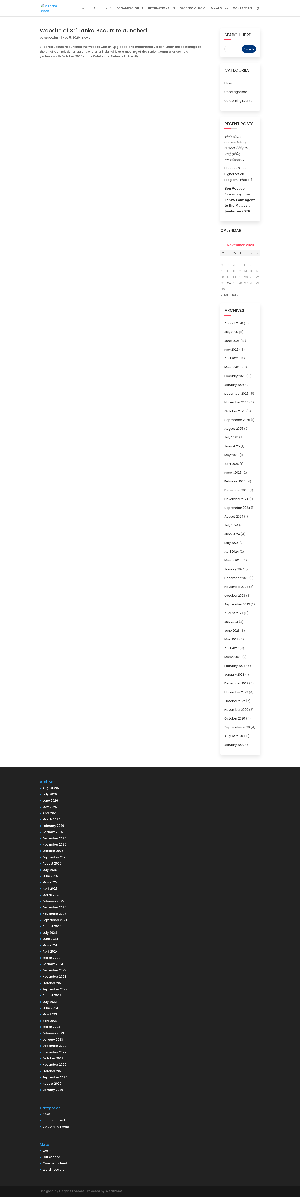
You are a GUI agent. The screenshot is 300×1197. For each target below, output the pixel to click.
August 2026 (233, 323)
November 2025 (236, 402)
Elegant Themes (71, 1191)
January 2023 (234, 674)
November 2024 (236, 499)
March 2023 (232, 657)
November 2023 (236, 587)
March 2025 (233, 472)
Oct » (234, 295)
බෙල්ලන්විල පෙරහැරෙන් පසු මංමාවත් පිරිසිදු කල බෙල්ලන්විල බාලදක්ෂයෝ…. (237, 148)
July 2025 (231, 437)
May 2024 (231, 543)
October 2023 (234, 595)
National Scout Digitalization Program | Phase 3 (238, 174)
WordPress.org (54, 1170)
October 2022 (234, 701)
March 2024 (233, 560)
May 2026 (231, 349)
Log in (47, 1151)
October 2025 (234, 411)
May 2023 (231, 639)
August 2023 (233, 613)
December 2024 (236, 490)
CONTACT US (242, 8)
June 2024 (232, 534)
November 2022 (236, 692)
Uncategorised (235, 92)
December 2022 (236, 683)
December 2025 (236, 393)
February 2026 (234, 376)
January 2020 (234, 745)
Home (80, 8)
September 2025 (237, 420)
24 (229, 283)
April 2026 (231, 358)
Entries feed (51, 1157)
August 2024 (233, 516)
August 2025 (233, 428)
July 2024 (231, 525)
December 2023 (236, 578)
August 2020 (233, 736)
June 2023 (232, 630)
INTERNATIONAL (159, 8)
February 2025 (235, 481)
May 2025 (231, 455)
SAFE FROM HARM (192, 8)
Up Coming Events (238, 100)
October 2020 (234, 718)
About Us (100, 8)
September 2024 (237, 507)
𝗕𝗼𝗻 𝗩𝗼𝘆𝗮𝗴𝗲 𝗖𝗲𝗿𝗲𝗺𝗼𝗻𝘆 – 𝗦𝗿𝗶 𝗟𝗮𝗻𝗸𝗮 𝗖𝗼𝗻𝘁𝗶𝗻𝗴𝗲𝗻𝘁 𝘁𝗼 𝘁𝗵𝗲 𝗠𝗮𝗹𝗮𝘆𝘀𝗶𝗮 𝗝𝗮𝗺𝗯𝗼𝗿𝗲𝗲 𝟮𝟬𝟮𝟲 (239, 199)
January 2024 (234, 569)
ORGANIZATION (127, 8)
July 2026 (231, 332)
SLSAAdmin (52, 38)
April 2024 (231, 551)
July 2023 (231, 622)
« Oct (224, 295)
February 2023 (234, 666)
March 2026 (232, 367)
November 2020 (236, 709)
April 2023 (231, 648)
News (86, 38)
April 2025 (231, 464)
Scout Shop (219, 8)
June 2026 (232, 341)
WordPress (113, 1191)
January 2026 (234, 385)
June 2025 (232, 446)
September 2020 (237, 727)
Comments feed (55, 1163)
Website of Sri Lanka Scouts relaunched (93, 30)
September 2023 (237, 604)
